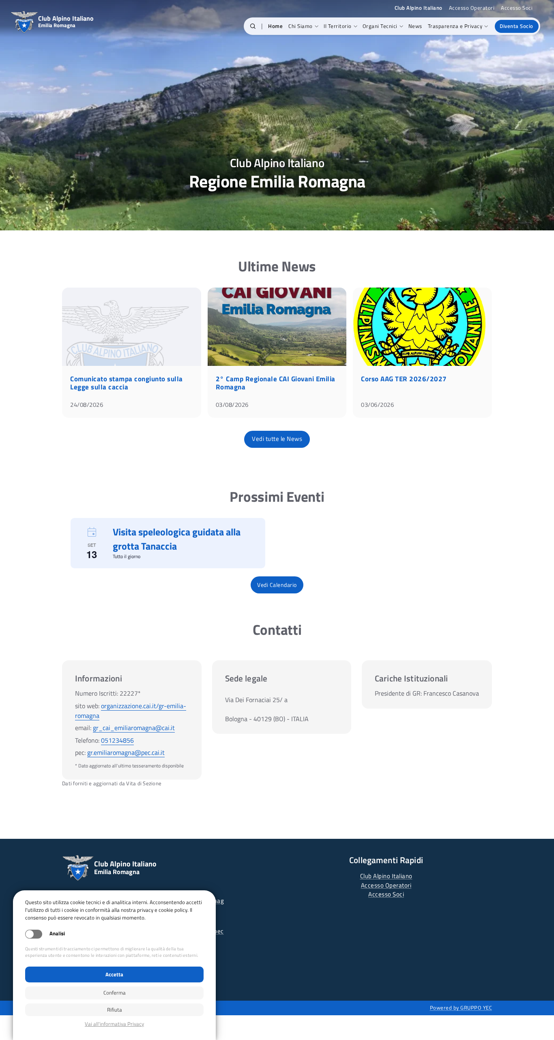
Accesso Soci (517, 8)
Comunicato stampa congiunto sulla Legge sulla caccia (126, 383)
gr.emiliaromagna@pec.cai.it (126, 752)
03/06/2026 (377, 404)
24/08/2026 (86, 404)
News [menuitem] (415, 26)
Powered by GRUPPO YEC (461, 1007)
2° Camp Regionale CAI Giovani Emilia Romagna (275, 383)
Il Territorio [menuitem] (338, 26)
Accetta (114, 974)
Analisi (57, 933)
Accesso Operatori (472, 8)
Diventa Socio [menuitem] (516, 26)
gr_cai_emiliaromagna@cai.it (134, 728)
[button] (253, 26)
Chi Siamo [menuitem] (300, 26)
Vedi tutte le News (277, 438)
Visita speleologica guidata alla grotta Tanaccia (176, 538)
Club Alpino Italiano (386, 876)
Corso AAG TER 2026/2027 (404, 379)
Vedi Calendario (277, 584)
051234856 (117, 740)
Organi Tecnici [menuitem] (380, 26)
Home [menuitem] (275, 26)
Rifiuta (114, 1010)
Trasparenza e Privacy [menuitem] (455, 26)
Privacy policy (114, 1024)
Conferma (114, 992)
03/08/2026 (232, 404)
